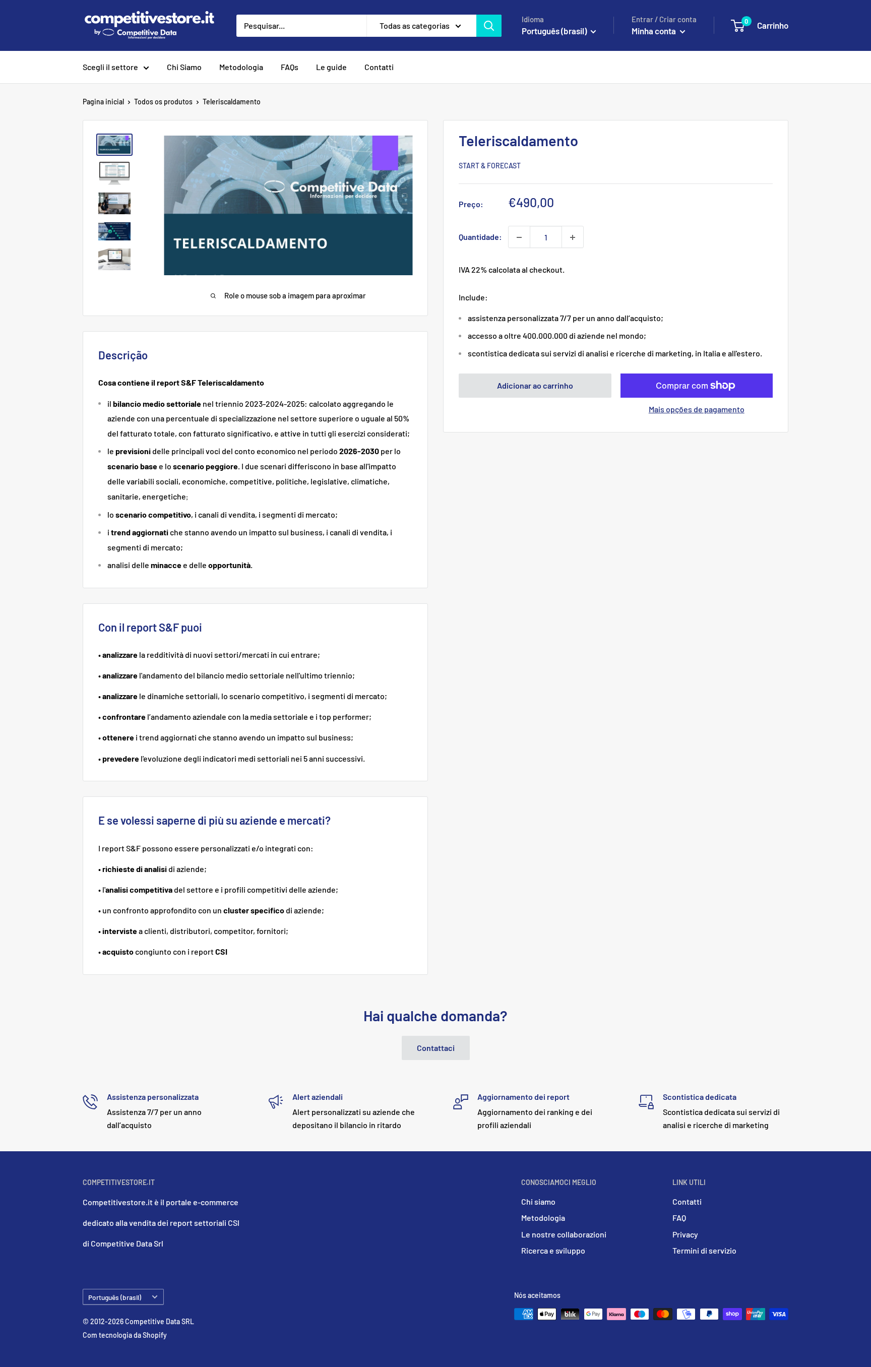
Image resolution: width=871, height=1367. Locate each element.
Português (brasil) (114, 1297)
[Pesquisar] (489, 26)
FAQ (679, 1217)
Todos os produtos (163, 101)
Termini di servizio (704, 1250)
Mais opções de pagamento (696, 409)
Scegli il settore (110, 67)
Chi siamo (538, 1201)
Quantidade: (480, 237)
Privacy (685, 1234)
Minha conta (654, 31)
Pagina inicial (103, 101)
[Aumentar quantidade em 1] (572, 237)
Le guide (331, 67)
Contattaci (436, 1047)
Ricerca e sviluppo (553, 1250)
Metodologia (241, 67)
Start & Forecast (490, 166)
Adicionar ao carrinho (535, 385)
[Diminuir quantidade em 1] (519, 237)
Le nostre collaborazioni (563, 1234)
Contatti (379, 67)
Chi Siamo (184, 67)
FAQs (289, 67)
